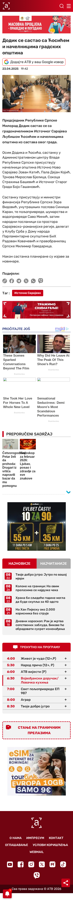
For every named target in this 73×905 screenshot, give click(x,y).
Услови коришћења (50, 845)
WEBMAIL (37, 852)
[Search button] (61, 6)
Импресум (35, 838)
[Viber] (36, 875)
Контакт (56, 838)
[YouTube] (10, 864)
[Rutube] (52, 864)
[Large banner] (36, 24)
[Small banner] (36, 526)
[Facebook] (21, 864)
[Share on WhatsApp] (33, 281)
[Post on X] (26, 281)
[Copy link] (4, 281)
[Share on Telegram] (19, 281)
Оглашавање (16, 845)
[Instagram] (31, 864)
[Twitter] (42, 864)
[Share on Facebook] (11, 281)
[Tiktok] (63, 864)
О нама (16, 838)
